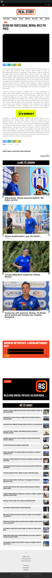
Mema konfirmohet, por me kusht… (23, 236)
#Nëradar (14, 19)
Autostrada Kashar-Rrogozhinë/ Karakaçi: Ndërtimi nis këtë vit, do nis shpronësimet (23, 424)
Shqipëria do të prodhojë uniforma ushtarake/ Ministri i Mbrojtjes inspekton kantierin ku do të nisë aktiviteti (23, 522)
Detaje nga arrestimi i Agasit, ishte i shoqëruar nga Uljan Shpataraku (19, 500)
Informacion (26, 565)
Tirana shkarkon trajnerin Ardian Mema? (22, 275)
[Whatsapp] (12, 65)
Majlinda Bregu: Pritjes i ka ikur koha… (25, 395)
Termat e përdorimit (26, 558)
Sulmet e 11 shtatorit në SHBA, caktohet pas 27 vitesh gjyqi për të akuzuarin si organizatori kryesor (21, 480)
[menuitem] (2, 1)
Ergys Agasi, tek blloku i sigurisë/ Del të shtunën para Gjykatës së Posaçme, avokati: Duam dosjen (23, 459)
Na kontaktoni (26, 567)
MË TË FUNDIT (26, 405)
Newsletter (26, 569)
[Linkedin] (9, 65)
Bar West (47, 19)
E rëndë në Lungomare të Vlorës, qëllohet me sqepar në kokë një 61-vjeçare (20, 473)
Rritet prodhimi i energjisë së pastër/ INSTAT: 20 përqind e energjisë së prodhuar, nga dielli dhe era (22, 543)
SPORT (41, 19)
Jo (9, 352)
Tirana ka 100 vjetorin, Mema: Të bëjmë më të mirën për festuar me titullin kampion (25, 315)
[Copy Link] (17, 65)
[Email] (20, 65)
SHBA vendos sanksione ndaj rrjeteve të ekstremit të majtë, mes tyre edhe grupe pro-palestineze (22, 515)
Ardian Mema (10, 144)
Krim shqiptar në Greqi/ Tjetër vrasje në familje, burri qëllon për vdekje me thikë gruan (22, 529)
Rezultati (45, 355)
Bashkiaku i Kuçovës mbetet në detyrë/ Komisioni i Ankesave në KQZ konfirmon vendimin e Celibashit (21, 439)
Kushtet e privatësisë (26, 561)
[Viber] (14, 65)
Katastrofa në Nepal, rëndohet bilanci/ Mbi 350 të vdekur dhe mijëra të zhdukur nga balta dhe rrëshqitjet (22, 411)
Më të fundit (6, 19)
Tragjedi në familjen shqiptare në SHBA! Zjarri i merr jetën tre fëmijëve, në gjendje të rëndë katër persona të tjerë (23, 494)
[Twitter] (6, 65)
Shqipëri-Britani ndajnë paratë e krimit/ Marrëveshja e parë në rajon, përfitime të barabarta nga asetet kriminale (22, 536)
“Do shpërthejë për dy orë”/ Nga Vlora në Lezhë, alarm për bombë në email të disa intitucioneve (22, 466)
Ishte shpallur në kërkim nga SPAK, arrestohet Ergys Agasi (16, 507)
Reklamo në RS (26, 556)
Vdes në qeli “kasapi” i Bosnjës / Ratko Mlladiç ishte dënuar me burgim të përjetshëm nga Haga (20, 432)
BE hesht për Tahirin (44, 156)
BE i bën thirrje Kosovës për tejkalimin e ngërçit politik (16, 445)
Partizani (17, 144)
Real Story (35, 19)
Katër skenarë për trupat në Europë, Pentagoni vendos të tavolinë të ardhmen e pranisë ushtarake (21, 418)
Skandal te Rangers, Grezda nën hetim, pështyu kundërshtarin (17, 151)
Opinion (21, 19)
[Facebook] (4, 65)
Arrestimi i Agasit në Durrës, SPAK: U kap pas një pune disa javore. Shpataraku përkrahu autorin (21, 487)
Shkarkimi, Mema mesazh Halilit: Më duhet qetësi (24, 199)
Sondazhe (27, 19)
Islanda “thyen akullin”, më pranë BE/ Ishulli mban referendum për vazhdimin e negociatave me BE (22, 453)
